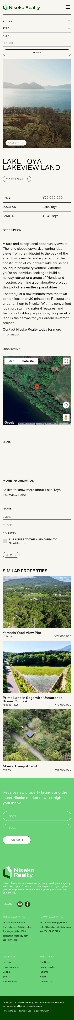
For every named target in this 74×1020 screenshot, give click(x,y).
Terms (67, 424)
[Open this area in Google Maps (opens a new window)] (9, 422)
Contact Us (46, 981)
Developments (11, 967)
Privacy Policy (9, 1011)
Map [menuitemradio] (11, 361)
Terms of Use (25, 1011)
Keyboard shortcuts (26, 424)
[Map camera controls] (66, 404)
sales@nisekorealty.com (15, 936)
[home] (20, 7)
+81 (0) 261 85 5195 (50, 931)
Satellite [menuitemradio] (28, 361)
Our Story (45, 962)
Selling (6, 972)
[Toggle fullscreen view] (66, 361)
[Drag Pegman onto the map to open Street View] (66, 417)
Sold (5, 977)
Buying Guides (47, 967)
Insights (44, 972)
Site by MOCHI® (41, 1011)
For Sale (7, 962)
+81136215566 (10, 940)
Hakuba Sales (10, 981)
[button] (67, 7)
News (43, 977)
